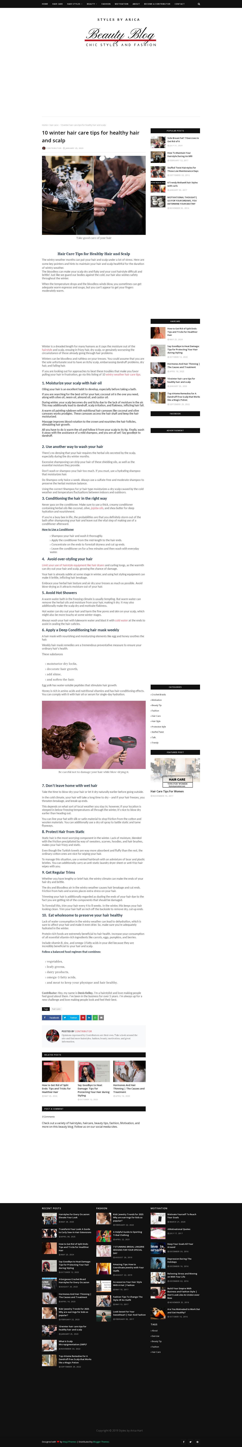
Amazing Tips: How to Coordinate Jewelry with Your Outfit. (128, 1267)
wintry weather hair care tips (123, 374)
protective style (159, 726)
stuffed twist (158, 732)
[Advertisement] (99, 93)
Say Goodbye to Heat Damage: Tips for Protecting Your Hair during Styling (93, 1090)
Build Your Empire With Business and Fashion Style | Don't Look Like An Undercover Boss (183, 1293)
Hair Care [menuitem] (57, 4)
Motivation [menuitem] (121, 4)
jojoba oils (97, 508)
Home (45, 125)
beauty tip (157, 705)
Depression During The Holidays (179, 1260)
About (155, 1330)
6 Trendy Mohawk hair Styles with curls (182, 184)
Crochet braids (159, 694)
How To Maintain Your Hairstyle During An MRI (179, 154)
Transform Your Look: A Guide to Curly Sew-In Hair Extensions (75, 1231)
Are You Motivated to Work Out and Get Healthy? (183, 1311)
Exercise (155, 1336)
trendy (155, 742)
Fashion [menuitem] (106, 4)
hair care (54, 125)
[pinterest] (197, 1442)
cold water (121, 620)
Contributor (53, 148)
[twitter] (190, 1442)
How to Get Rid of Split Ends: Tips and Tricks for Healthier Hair (56, 1089)
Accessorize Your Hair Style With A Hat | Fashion (127, 1283)
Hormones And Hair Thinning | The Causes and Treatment (129, 1089)
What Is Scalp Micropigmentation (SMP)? (73, 1343)
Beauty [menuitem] (91, 4)
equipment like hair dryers (89, 565)
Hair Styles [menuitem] (73, 4)
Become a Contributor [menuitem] (157, 4)
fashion (155, 710)
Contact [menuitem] (180, 4)
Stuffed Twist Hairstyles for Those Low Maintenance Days (182, 169)
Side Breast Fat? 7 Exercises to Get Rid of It (183, 140)
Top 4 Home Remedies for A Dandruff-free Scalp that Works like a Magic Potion (183, 396)
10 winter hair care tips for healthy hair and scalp (181, 380)
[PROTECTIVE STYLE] (175, 773)
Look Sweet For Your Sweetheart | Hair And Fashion (129, 1313)
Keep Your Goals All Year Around (180, 1245)
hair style (156, 721)
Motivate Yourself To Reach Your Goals (181, 1216)
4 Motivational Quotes (178, 1229)
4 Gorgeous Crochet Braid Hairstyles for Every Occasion (74, 1281)
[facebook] (183, 1442)
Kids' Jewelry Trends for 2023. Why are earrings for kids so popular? (74, 1312)
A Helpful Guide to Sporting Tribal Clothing (127, 1233)
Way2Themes (70, 1441)
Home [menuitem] (45, 4)
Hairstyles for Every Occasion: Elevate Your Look (74, 1216)
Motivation (157, 700)
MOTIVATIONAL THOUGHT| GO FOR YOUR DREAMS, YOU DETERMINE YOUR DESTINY (182, 200)
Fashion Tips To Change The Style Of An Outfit (128, 1298)
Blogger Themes (101, 1441)
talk (154, 737)
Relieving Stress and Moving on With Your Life (182, 1275)
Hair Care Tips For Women (167, 791)
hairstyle (47, 350)
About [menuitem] (136, 4)
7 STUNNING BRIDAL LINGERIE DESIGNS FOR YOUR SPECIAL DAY (128, 1250)
